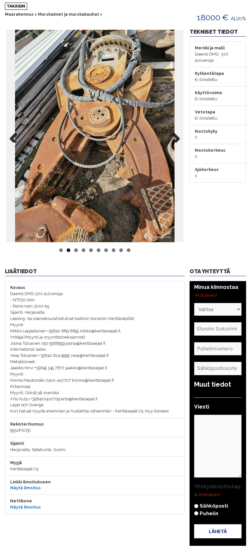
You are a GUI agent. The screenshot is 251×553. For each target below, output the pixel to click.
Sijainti (17, 443)
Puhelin (209, 513)
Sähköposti (214, 506)
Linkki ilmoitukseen (30, 481)
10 (128, 250)
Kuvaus (17, 287)
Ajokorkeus (207, 169)
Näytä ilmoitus (25, 487)
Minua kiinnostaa (216, 291)
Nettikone (21, 500)
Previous (16, 135)
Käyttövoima (208, 92)
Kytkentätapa (209, 73)
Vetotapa (205, 111)
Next (173, 135)
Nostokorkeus (210, 150)
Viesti (201, 407)
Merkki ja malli (210, 47)
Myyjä (16, 462)
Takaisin (16, 6)
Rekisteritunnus (27, 424)
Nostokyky (206, 131)
